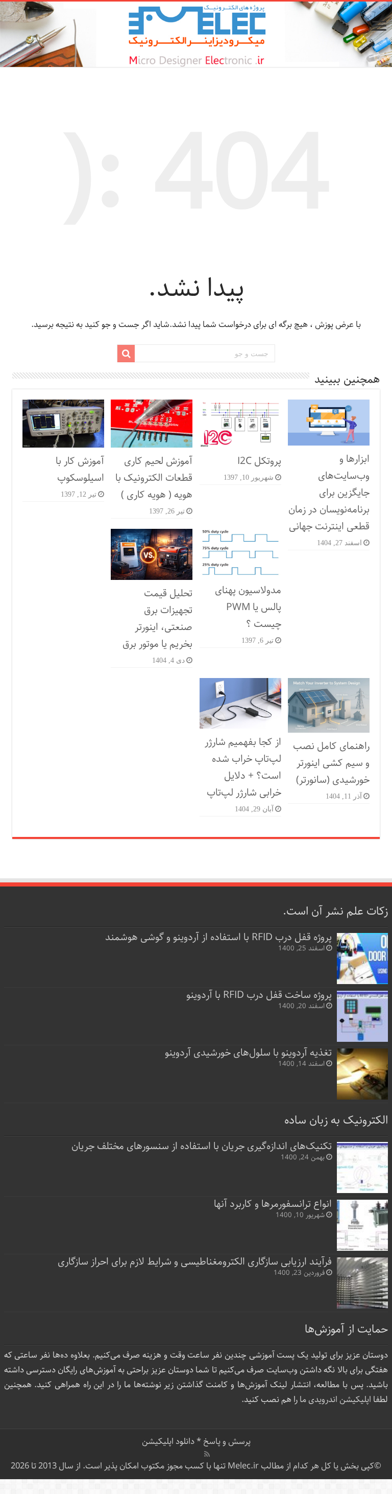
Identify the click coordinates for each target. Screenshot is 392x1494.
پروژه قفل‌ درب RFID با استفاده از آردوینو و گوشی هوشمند (218, 937)
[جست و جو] (126, 353)
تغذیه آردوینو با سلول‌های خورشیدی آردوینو (248, 1052)
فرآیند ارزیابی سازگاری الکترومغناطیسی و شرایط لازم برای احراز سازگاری (195, 1261)
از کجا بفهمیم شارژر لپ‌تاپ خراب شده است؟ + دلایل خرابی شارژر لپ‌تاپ (243, 767)
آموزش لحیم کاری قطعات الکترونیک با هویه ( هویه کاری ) (153, 478)
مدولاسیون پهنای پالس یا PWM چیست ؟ (248, 607)
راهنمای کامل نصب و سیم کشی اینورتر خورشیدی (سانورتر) (331, 763)
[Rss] (207, 1454)
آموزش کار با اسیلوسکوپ (80, 469)
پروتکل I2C (259, 461)
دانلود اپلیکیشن (168, 1441)
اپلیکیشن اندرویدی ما (335, 1399)
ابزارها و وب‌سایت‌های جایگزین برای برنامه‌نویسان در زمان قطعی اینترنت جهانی (329, 493)
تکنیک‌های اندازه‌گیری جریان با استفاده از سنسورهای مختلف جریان (201, 1146)
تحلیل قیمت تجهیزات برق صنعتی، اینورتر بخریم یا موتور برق (157, 618)
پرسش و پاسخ (226, 1441)
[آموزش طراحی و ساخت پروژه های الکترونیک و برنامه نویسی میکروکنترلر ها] (196, 34)
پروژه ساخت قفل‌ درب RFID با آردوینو (259, 995)
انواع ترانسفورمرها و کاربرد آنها (273, 1204)
